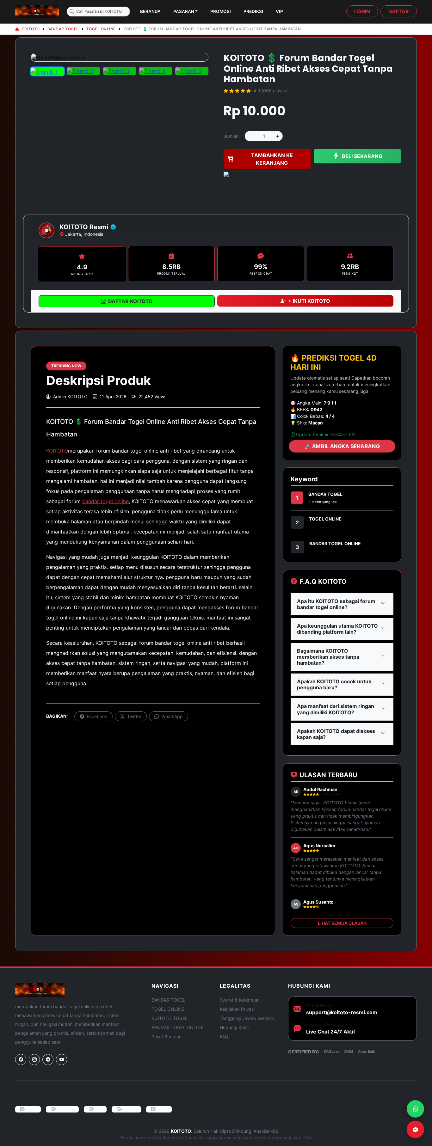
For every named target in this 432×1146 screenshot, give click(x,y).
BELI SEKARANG (362, 156)
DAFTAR (398, 11)
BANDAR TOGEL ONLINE (335, 543)
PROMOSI (220, 11)
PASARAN (183, 11)
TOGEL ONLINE (101, 29)
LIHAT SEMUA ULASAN (342, 923)
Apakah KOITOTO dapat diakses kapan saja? (336, 734)
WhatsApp (171, 716)
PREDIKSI (253, 11)
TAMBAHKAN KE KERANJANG (272, 159)
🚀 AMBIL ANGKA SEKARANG (342, 446)
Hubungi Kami (234, 1027)
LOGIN (362, 11)
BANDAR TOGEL (63, 29)
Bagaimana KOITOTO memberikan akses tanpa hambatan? (328, 657)
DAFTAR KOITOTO (130, 301)
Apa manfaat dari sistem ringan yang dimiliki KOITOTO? (335, 709)
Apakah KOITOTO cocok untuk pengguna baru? (334, 684)
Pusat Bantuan (166, 1036)
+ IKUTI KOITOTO (309, 301)
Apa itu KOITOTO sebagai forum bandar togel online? (336, 604)
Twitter (133, 716)
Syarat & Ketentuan (240, 1000)
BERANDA (150, 11)
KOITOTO (30, 29)
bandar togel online (105, 501)
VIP (279, 11)
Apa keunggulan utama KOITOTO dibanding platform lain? (337, 629)
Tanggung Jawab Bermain (247, 1018)
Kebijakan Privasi (237, 1009)
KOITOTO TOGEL (169, 1018)
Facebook (96, 716)
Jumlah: (232, 136)
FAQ (224, 1036)
